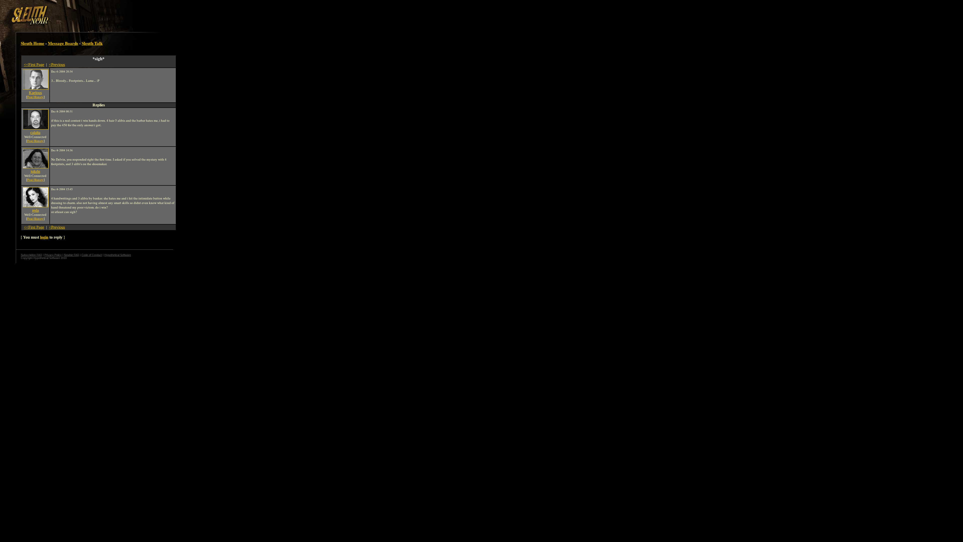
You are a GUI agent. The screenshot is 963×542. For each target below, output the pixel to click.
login (44, 237)
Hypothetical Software (117, 254)
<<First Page (34, 64)
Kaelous (35, 93)
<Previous (57, 64)
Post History (35, 97)
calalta (35, 132)
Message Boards (63, 43)
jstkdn (35, 171)
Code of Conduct (92, 254)
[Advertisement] (87, 13)
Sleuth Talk (92, 43)
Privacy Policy (53, 254)
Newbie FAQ (71, 254)
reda (35, 210)
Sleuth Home (32, 43)
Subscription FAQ (31, 254)
